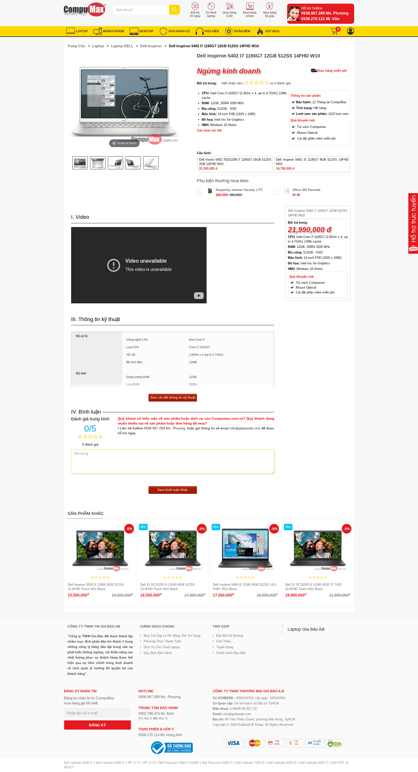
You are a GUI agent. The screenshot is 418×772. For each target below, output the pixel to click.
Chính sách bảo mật (231, 653)
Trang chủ (76, 46)
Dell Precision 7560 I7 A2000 (178, 762)
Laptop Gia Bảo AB (306, 629)
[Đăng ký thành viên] (350, 31)
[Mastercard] (254, 743)
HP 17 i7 (134, 762)
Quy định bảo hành (158, 653)
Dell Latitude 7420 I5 (250, 762)
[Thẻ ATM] (275, 743)
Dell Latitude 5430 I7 (78, 762)
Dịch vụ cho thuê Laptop (162, 647)
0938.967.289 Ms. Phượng (325, 13)
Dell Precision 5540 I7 (217, 762)
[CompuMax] (85, 9)
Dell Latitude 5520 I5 (282, 762)
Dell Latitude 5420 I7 (313, 762)
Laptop (98, 46)
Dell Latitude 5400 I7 (110, 762)
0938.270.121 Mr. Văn (320, 19)
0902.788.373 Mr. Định (156, 713)
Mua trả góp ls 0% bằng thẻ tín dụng (172, 636)
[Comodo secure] (334, 743)
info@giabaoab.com (245, 428)
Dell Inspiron (151, 46)
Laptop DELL (122, 46)
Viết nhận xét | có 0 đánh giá (256, 83)
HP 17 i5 (149, 762)
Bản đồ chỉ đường (229, 636)
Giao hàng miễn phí (332, 70)
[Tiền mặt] (295, 743)
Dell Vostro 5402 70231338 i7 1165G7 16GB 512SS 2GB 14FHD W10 (235, 162)
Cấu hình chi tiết (209, 130)
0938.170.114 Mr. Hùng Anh (160, 735)
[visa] (233, 743)
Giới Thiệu (223, 641)
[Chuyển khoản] (314, 743)
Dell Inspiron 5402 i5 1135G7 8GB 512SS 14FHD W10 (312, 162)
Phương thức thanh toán (162, 641)
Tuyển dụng (224, 647)
